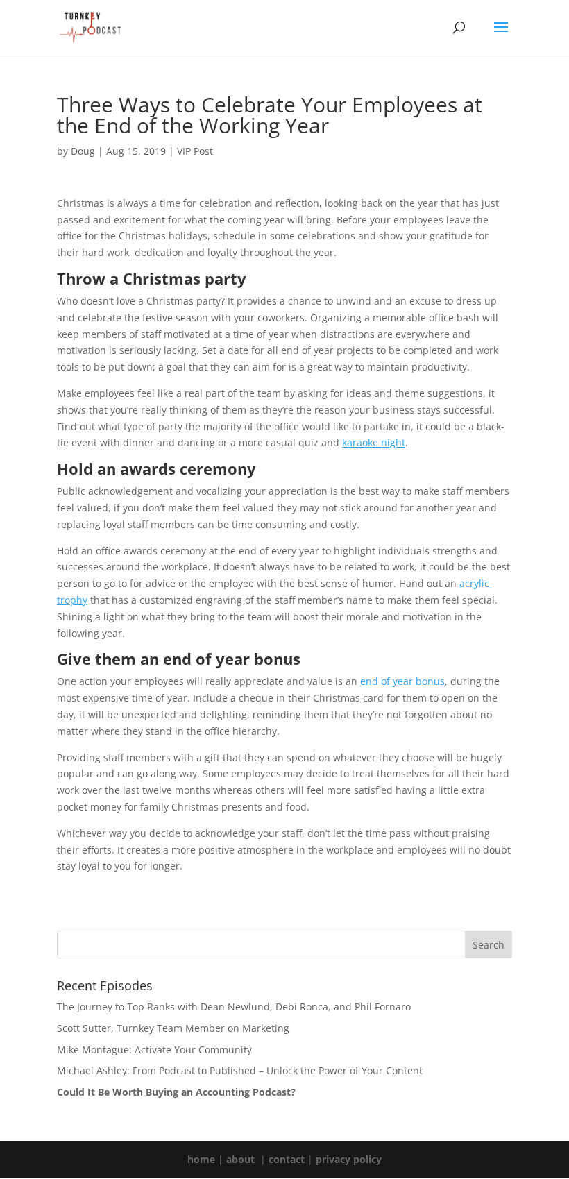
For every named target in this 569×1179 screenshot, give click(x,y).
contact (287, 1159)
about (240, 1159)
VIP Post (195, 151)
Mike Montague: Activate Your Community (154, 1049)
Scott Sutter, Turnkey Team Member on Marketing (173, 1028)
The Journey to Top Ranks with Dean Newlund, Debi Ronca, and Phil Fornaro (234, 1006)
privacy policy (349, 1159)
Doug (83, 151)
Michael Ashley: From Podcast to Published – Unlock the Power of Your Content (240, 1070)
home (201, 1159)
